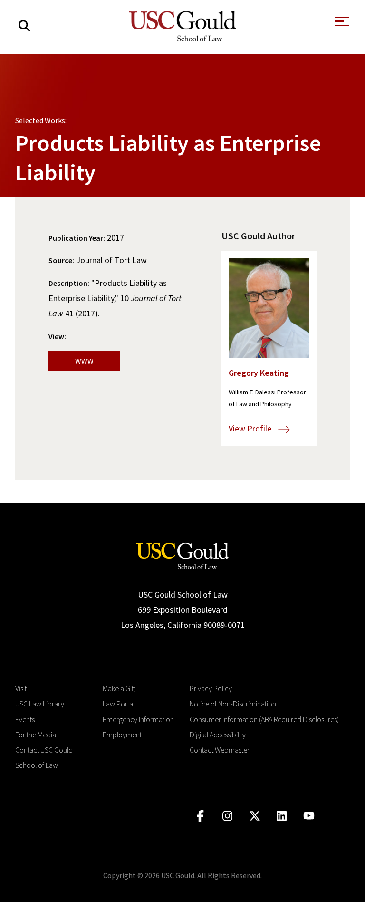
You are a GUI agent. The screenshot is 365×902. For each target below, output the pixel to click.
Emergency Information (138, 719)
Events (25, 719)
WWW (84, 361)
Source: (61, 260)
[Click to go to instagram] (227, 816)
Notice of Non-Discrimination (233, 703)
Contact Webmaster (220, 750)
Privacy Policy (211, 688)
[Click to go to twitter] (254, 816)
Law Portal (118, 703)
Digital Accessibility (218, 734)
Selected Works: (41, 120)
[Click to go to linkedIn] (281, 816)
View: (57, 336)
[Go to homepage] (182, 554)
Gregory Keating (259, 372)
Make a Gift (119, 688)
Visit (21, 688)
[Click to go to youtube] (308, 816)
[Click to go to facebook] (200, 816)
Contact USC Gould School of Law (44, 757)
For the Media (35, 734)
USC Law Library (39, 703)
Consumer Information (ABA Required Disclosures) (264, 719)
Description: (68, 283)
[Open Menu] (341, 24)
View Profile (251, 428)
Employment (122, 734)
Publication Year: (76, 238)
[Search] (24, 26)
